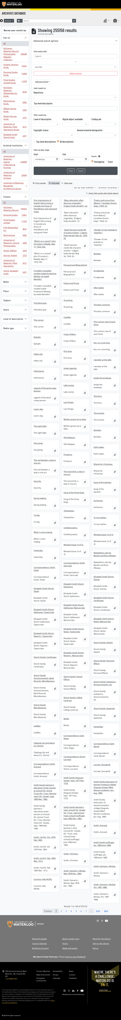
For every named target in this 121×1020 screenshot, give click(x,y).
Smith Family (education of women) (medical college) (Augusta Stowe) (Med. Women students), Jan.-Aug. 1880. (105, 787)
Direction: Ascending (108, 188)
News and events (70, 948)
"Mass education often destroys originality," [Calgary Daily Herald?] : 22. (76, 203)
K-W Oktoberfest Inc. (15, 229)
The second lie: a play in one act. (74, 473)
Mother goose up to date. (75, 419)
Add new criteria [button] (41, 81)
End (64, 154)
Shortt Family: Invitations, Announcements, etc (105, 683)
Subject (7, 300)
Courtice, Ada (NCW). (43, 879)
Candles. (67, 317)
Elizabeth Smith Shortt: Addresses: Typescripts (44, 611)
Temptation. (69, 510)
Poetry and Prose (71, 283)
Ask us (95, 948)
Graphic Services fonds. (15, 66)
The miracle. (99, 413)
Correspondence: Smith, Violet (44, 569)
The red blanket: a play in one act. (45, 461)
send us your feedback (75, 957)
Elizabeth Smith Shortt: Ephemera (74, 585)
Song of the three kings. (74, 492)
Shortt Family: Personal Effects (104, 662)
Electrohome (15, 236)
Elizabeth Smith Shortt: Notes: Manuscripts (104, 620)
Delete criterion (76, 73)
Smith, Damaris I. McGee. (105, 866)
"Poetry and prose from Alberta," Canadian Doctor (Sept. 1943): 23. (105, 203)
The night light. (40, 426)
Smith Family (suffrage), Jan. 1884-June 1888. (104, 844)
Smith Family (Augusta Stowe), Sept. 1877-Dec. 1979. (74, 780)
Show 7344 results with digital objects (103, 193)
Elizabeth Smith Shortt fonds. (15, 136)
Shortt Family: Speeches (104, 708)
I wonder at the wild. (103, 360)
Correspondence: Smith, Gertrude (74, 564)
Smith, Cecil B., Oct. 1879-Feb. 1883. (45, 838)
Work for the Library (102, 939)
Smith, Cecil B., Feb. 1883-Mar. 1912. (45, 859)
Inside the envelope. (102, 378)
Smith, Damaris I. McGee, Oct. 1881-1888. (105, 886)
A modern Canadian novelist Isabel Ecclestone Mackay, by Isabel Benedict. (45, 275)
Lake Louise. (69, 385)
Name (6, 281)
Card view (55, 183)
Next (106, 911)
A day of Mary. (70, 334)
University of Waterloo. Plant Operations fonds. (15, 127)
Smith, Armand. (100, 825)
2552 (98, 911)
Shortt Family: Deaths (103, 642)
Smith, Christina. (71, 854)
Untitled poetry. (71, 527)
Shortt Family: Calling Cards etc (73, 699)
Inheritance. (39, 371)
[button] (106, 21)
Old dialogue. (69, 437)
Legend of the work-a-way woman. (45, 389)
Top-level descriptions (46, 141)
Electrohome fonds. (15, 102)
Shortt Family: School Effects (73, 678)
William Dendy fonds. (15, 110)
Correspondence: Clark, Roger (74, 737)
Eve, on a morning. (102, 342)
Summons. (98, 500)
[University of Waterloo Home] (12, 4)
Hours (65, 943)
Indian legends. (70, 368)
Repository (38, 92)
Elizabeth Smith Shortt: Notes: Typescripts (74, 630)
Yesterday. (38, 550)
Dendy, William (15, 251)
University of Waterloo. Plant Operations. (15, 263)
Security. (37, 481)
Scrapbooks (99, 270)
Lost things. (69, 402)
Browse (8, 21)
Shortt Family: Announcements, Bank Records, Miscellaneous (44, 678)
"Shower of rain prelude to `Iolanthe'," (105, 231)
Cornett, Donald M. (102, 764)
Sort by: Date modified (84, 188)
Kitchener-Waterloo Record (15, 209)
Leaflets (37, 726)
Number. (98, 430)
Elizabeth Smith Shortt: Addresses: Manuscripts (74, 606)
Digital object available (73, 119)
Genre (6, 309)
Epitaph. (37, 337)
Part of (6, 37)
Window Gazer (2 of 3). (104, 534)
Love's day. (38, 409)
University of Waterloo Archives (15, 175)
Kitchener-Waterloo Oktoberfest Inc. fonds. (15, 91)
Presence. (68, 454)
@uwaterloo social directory (73, 994)
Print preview (40, 183)
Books (66, 718)
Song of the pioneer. (103, 482)
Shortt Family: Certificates (45, 657)
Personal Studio (15, 216)
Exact (110, 161)
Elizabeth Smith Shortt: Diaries (104, 578)
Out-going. (38, 443)
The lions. (98, 396)
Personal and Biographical (75, 265)
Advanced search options (46, 40)
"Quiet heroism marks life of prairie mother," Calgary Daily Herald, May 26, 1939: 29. (75, 234)
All (4, 43)
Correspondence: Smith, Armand (44, 765)
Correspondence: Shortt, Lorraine (75, 758)
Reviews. (97, 253)
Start (36, 154)
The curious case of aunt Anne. (104, 323)
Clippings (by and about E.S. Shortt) (44, 744)
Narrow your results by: (15, 30)
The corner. (39, 320)
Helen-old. (38, 354)
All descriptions (66, 141)
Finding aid (96, 119)
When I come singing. (43, 532)
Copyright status (41, 130)
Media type (8, 328)
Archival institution (12, 145)
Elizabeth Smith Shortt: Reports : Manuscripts (74, 654)
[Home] (1, 20)
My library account (40, 948)
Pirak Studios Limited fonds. (15, 81)
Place (6, 291)
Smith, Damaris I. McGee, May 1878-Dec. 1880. (75, 872)
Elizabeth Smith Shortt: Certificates (104, 599)
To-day (37, 515)
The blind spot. (40, 303)
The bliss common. (102, 304)
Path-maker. (99, 447)
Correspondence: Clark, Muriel (104, 745)
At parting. (68, 300)
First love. (68, 351)
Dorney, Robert (15, 256)
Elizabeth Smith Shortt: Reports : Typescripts (44, 635)
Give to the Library (101, 943)
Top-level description (43, 103)
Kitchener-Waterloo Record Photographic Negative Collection (15, 54)
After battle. (99, 287)
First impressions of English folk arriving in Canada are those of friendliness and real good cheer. (45, 206)
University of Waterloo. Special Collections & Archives (15, 162)
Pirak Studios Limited (15, 221)
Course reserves (39, 943)
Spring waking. (40, 498)
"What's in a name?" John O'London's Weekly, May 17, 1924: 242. (45, 244)
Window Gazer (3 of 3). (74, 544)
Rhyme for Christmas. (103, 464)
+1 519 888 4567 (11, 979)
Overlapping (99, 161)
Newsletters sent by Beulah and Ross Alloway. (105, 554)
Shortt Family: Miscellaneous (40, 706)
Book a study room (70, 939)
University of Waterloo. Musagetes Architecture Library (15, 186)
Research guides (39, 939)
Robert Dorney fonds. (15, 117)
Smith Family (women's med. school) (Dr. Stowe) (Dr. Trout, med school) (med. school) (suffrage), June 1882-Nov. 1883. (74, 813)
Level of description (13, 318)
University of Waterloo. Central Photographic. (15, 243)
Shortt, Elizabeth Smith (15, 272)
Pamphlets (98, 726)
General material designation (89, 130)
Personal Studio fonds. (15, 73)
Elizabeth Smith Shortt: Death (44, 590)
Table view (67, 183)
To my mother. (100, 517)
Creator (7, 196)
